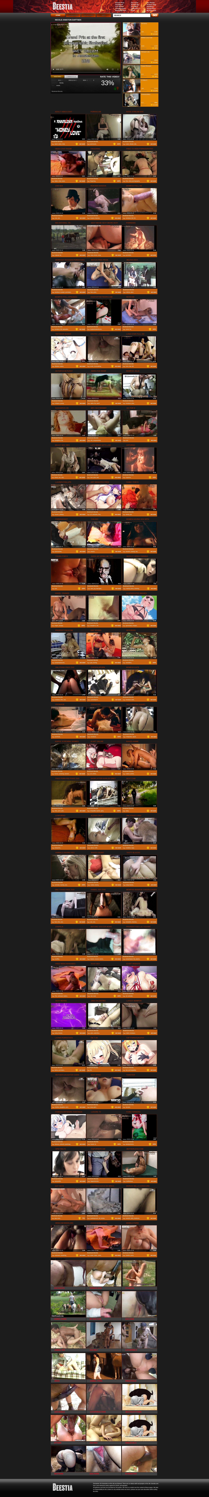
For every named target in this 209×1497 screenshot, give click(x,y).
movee (60, 1033)
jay (94, 588)
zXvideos (150, 6)
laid (98, 477)
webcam (60, 996)
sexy (92, 255)
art (91, 514)
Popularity (88, 15)
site (135, 144)
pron (95, 292)
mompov (128, 218)
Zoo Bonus (119, 6)
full (132, 218)
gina (92, 1033)
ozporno (128, 477)
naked (128, 774)
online (94, 774)
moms (101, 959)
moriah (128, 1218)
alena (92, 848)
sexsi (127, 329)
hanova (97, 218)
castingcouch (94, 1218)
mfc (92, 440)
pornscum (93, 144)
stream (132, 144)
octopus (57, 403)
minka (102, 1218)
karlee (98, 811)
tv (95, 1144)
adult (56, 144)
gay (91, 662)
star (130, 366)
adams (138, 959)
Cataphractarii (120, 8)
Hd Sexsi (144, 23)
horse (56, 774)
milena (128, 292)
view (130, 181)
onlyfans (57, 699)
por (127, 440)
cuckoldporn (94, 699)
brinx (132, 588)
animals (57, 885)
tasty (127, 885)
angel (56, 625)
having (133, 551)
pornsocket (58, 551)
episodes (65, 329)
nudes (61, 366)
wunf (98, 403)
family (127, 514)
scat (94, 996)
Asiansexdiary (145, 94)
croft (96, 848)
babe (95, 1255)
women (128, 551)
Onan (133, 10)
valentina (96, 1033)
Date (104, 15)
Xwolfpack (119, 4)
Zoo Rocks (151, 2)
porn (59, 811)
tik (91, 1070)
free (127, 181)
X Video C (144, 80)
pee (62, 811)
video (60, 144)
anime (132, 774)
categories (73, 15)
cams (99, 1255)
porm (132, 1255)
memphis (128, 922)
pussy (62, 403)
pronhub (57, 736)
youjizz (93, 551)
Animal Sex (135, 4)
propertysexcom (59, 662)
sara (92, 588)
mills (132, 1218)
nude (127, 144)
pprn (95, 1107)
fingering (92, 181)
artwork (62, 1144)
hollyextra (129, 736)
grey (102, 811)
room (63, 181)
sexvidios (128, 662)
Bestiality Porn (120, 10)
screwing (61, 774)
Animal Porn (151, 8)
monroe (134, 922)
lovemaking (97, 366)
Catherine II (135, 8)
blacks (131, 885)
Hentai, (61, 83)
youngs (61, 625)
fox (95, 403)
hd (134, 218)
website (130, 996)
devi (132, 292)
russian (62, 292)
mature (92, 959)
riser (91, 477)
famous (57, 1144)
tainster (128, 1107)
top (127, 1070)
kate (132, 699)
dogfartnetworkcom (96, 329)
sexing (95, 662)
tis (60, 255)
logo (132, 848)
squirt (134, 736)
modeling (63, 1255)
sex (59, 218)
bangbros (58, 440)
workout (57, 292)
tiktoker (57, 366)
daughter (62, 1107)
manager (98, 588)
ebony (97, 885)
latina (56, 1070)
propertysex (129, 959)
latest (127, 1033)
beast (56, 477)
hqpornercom (95, 1181)
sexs (58, 1218)
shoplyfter (93, 811)
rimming (136, 588)
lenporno (57, 848)
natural (57, 255)
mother (57, 1107)
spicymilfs (58, 1181)
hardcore (136, 1218)
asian (92, 1255)
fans (56, 922)
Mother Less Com (146, 37)
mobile (128, 1255)
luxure (92, 1144)
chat (63, 144)
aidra (92, 403)
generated (129, 625)
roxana (92, 218)
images (135, 625)
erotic (92, 366)
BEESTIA (64, 7)
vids (62, 477)
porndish (128, 255)
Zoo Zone (134, 2)
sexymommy (97, 440)
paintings (67, 1144)
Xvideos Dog (151, 4)
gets (94, 477)
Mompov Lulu (145, 52)
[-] (118, 88)
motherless (129, 1181)
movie (95, 255)
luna (127, 366)
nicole (58, 85)
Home (58, 15)
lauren (57, 514)
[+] (114, 88)
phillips (61, 514)
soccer (97, 959)
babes (65, 996)
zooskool (93, 736)
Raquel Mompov (146, 66)
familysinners (130, 1144)
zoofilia (57, 959)
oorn (67, 1107)
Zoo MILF (134, 6)
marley (128, 588)
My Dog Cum (151, 10)
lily (134, 959)
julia (132, 403)
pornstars (68, 292)
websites (95, 514)
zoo (56, 218)
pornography (136, 181)
